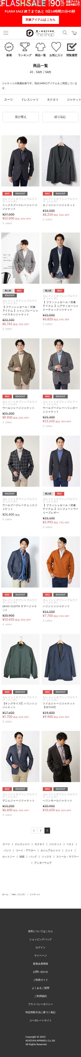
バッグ (33, 856)
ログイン (40, 947)
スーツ (8, 99)
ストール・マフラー (67, 856)
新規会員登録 (40, 963)
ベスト (70, 844)
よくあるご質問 (40, 988)
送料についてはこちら (40, 931)
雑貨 (22, 856)
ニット (69, 850)
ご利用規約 (40, 996)
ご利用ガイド (40, 980)
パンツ (7, 850)
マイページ (40, 955)
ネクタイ (53, 99)
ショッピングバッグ (40, 939)
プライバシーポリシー (40, 1004)
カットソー (8, 856)
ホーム (5, 894)
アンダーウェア (43, 863)
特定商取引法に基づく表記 (40, 1012)
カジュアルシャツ (50, 850)
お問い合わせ (40, 972)
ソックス (47, 856)
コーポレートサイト (40, 1020)
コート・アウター (26, 850)
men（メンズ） (19, 894)
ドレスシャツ (30, 99)
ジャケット (55, 844)
